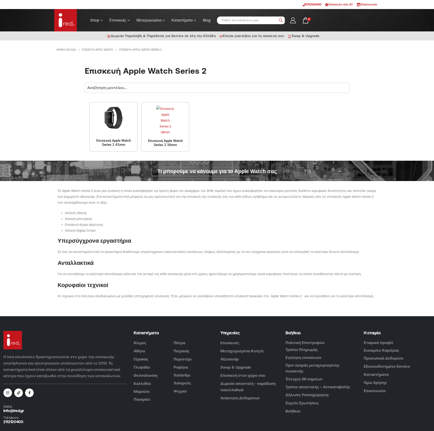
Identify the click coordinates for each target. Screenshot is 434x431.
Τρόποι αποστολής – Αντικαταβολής (317, 387)
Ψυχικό (180, 391)
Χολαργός (182, 383)
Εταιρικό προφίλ (378, 342)
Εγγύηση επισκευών (303, 357)
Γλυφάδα (142, 367)
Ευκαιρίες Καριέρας (381, 350)
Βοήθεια (292, 411)
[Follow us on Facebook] (29, 393)
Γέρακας (141, 359)
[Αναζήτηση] (281, 20)
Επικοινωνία (374, 391)
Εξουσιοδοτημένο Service (387, 366)
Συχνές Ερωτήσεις (302, 403)
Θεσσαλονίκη (146, 375)
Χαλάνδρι (182, 375)
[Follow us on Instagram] (7, 393)
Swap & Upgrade (235, 367)
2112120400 (313, 4)
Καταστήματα (182, 20)
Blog (206, 20)
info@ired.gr (13, 410)
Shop (94, 20)
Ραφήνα (181, 367)
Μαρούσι (142, 391)
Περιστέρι (183, 359)
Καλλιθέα (142, 383)
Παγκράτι (142, 399)
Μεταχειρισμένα (149, 20)
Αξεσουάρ (229, 359)
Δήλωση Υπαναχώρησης (307, 395)
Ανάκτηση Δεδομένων (240, 398)
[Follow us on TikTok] (18, 393)
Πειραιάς (181, 351)
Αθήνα (139, 351)
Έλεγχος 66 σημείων (303, 379)
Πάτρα (179, 343)
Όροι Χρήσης (375, 382)
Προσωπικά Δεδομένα (383, 358)
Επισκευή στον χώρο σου (242, 375)
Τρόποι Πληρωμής (301, 349)
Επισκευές (117, 20)
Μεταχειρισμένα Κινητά (241, 351)
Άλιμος (140, 343)
